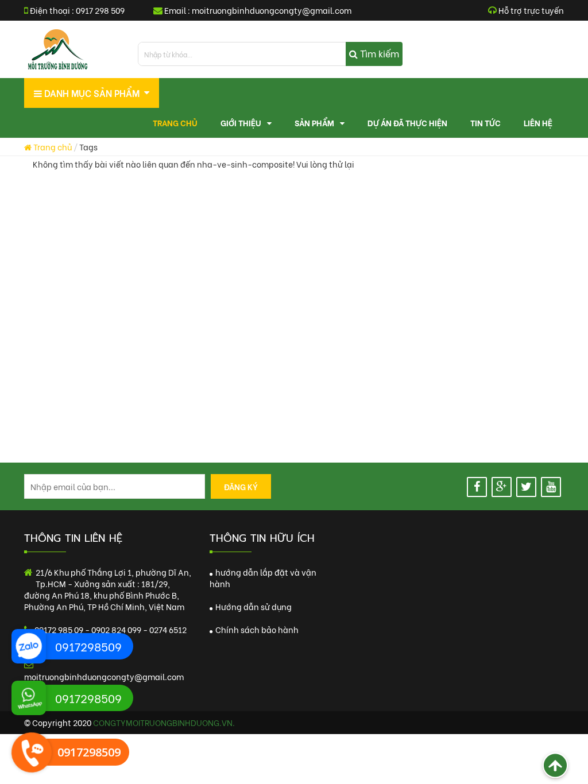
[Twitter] (526, 487)
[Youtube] (551, 487)
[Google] (502, 487)
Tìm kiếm (378, 53)
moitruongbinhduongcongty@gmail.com (271, 10)
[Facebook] (477, 487)
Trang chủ (52, 147)
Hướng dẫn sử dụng (253, 606)
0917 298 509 (100, 10)
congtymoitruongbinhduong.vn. (164, 722)
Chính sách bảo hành (256, 629)
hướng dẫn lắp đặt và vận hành (263, 577)
